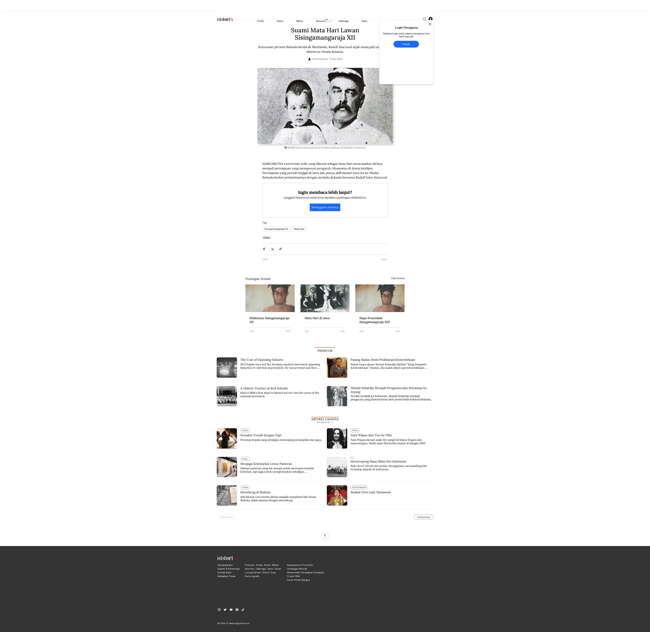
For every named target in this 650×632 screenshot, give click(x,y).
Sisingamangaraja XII (276, 228)
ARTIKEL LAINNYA (325, 419)
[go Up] (325, 535)
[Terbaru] (352, 458)
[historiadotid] (219, 609)
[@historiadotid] (231, 609)
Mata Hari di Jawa (317, 318)
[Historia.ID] (225, 19)
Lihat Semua (398, 278)
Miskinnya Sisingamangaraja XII (269, 320)
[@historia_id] (225, 609)
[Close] (429, 24)
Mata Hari (299, 228)
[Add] (325, 106)
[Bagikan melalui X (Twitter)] (272, 249)
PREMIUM (325, 350)
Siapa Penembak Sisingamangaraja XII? (374, 320)
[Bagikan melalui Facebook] (264, 249)
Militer (266, 237)
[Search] (425, 19)
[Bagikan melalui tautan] (280, 249)
